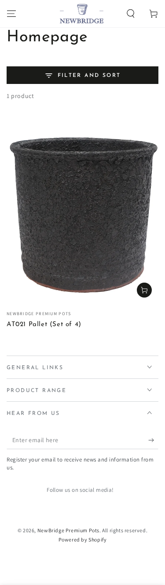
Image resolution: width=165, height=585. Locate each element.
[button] (130, 13)
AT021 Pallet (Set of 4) (44, 324)
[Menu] (11, 13)
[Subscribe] (153, 440)
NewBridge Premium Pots (68, 530)
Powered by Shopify (83, 539)
